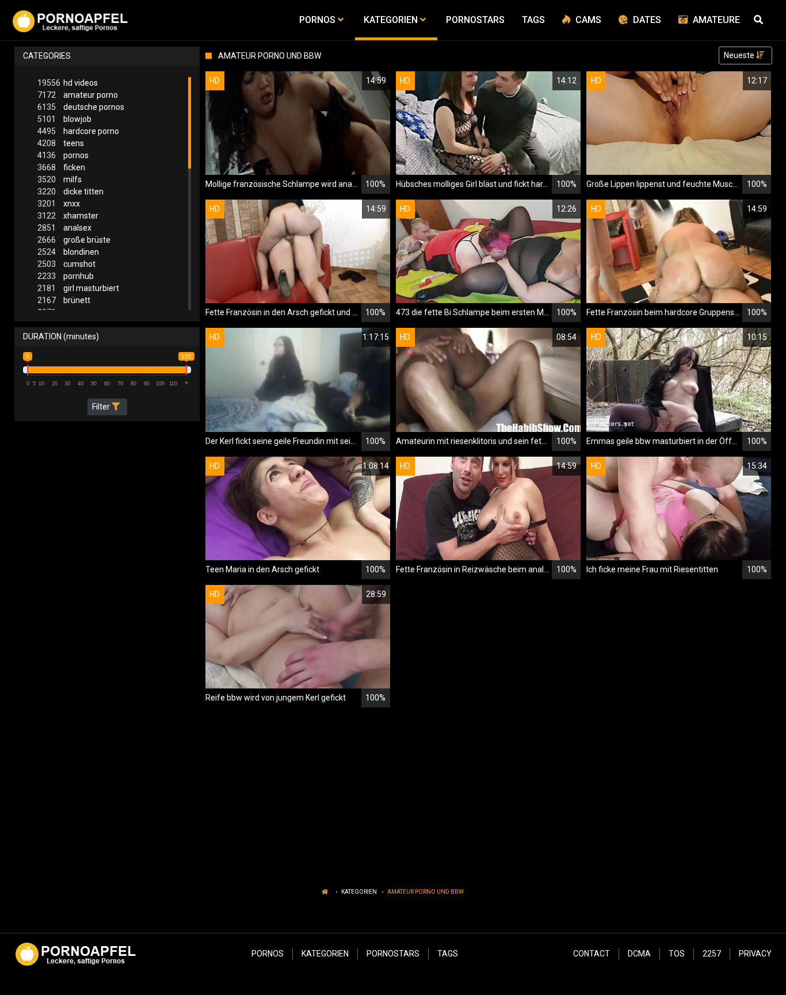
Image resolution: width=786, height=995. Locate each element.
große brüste (73, 239)
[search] (760, 20)
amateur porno (77, 95)
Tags (447, 953)
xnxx (58, 203)
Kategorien (359, 892)
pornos (63, 155)
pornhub (65, 276)
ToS (677, 953)
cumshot (66, 264)
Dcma (639, 953)
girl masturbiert (78, 288)
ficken (61, 167)
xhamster (67, 215)
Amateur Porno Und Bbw (425, 892)
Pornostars (393, 953)
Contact (591, 953)
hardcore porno (78, 131)
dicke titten (70, 191)
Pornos (267, 953)
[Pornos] (70, 20)
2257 (712, 953)
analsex (64, 227)
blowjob (64, 119)
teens (60, 143)
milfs (59, 179)
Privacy (755, 953)
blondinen (68, 252)
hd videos (67, 82)
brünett (63, 300)
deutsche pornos (80, 107)
